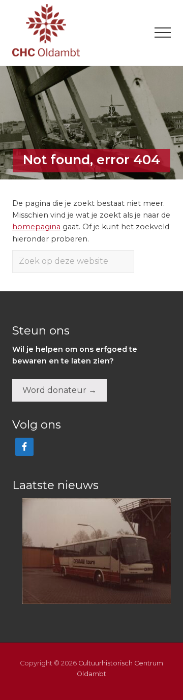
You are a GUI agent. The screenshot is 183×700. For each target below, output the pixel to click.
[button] (162, 32)
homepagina (36, 226)
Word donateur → (59, 390)
